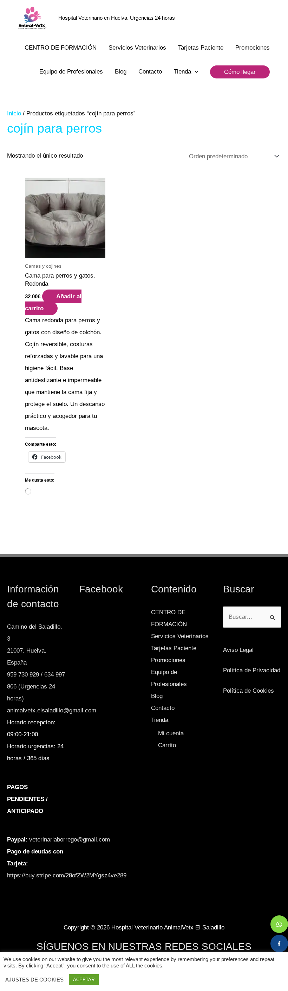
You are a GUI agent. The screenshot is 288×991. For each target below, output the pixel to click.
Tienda (182, 71)
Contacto (150, 71)
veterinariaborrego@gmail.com (69, 839)
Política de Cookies (248, 690)
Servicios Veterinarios (137, 47)
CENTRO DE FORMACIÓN (61, 47)
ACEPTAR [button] (83, 979)
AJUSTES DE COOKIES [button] (34, 980)
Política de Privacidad (251, 670)
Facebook (101, 589)
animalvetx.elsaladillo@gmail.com (51, 710)
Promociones (252, 47)
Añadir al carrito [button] (53, 302)
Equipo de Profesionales (71, 71)
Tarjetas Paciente (200, 47)
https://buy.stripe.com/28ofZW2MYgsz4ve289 (66, 875)
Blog (120, 71)
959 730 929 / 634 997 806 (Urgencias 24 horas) (36, 686)
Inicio (14, 113)
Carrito (167, 745)
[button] (194, 72)
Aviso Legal (238, 650)
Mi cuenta (171, 733)
